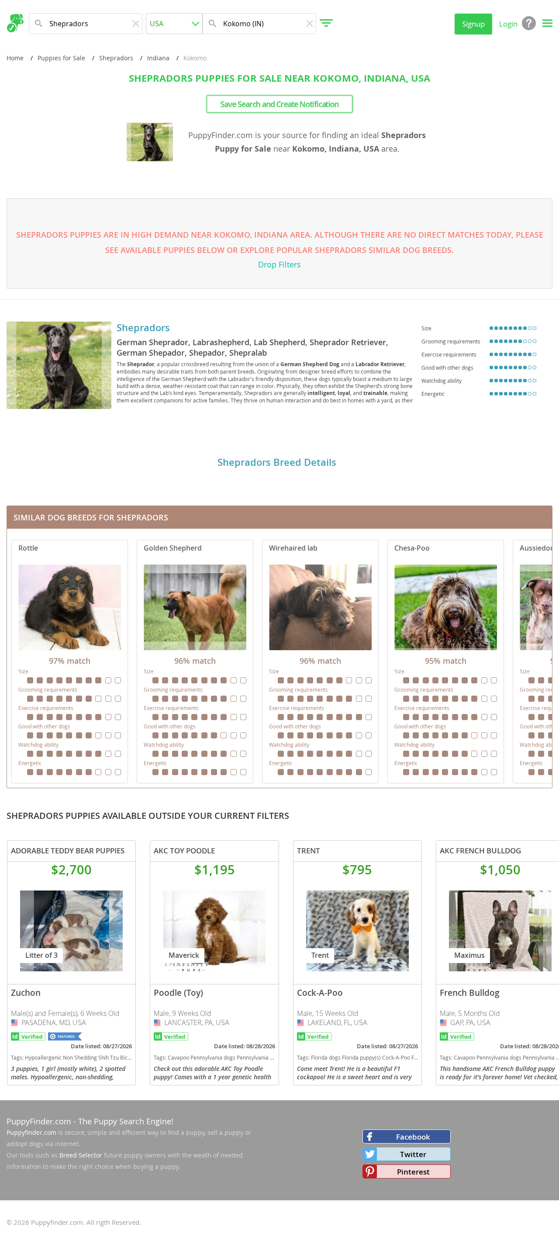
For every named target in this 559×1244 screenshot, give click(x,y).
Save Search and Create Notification (279, 104)
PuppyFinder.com (39, 1121)
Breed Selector (80, 1155)
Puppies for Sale (61, 58)
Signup (473, 24)
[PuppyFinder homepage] (15, 23)
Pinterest (413, 1172)
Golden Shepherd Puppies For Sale (195, 661)
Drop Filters (279, 264)
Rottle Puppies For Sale (70, 661)
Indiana (158, 58)
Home (15, 58)
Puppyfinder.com (31, 1132)
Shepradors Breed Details (276, 462)
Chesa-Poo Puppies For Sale (446, 661)
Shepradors (116, 58)
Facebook (413, 1137)
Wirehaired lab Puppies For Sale (320, 661)
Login (508, 24)
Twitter (413, 1154)
